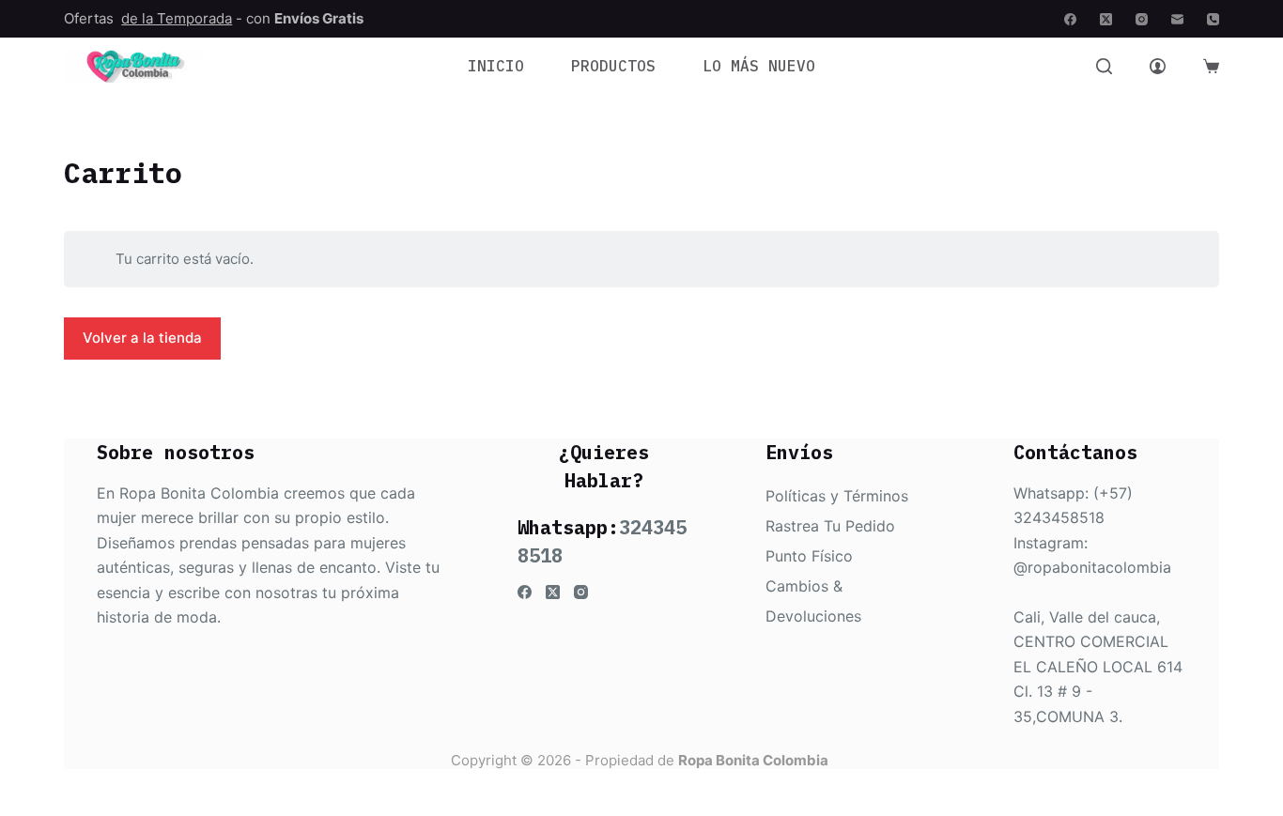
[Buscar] (1104, 66)
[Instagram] (1142, 19)
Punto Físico (809, 556)
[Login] (1158, 66)
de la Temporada (176, 18)
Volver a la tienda (142, 337)
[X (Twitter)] (1106, 19)
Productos (613, 65)
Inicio (496, 65)
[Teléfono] (1213, 19)
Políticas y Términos (836, 495)
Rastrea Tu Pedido (830, 525)
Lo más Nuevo (759, 65)
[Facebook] (1070, 19)
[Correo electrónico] (1177, 19)
